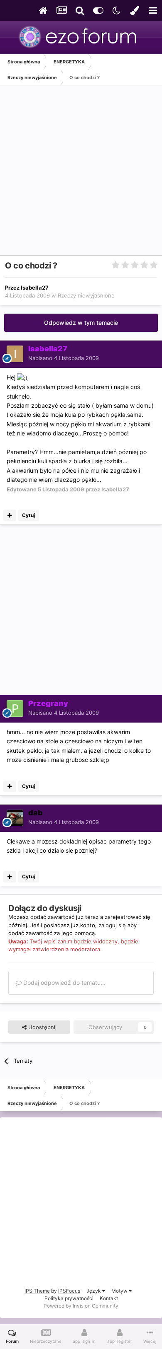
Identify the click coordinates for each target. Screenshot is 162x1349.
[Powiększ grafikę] (22, 377)
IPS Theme (37, 1291)
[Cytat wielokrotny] (9, 515)
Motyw (120, 1291)
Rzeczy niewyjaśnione (86, 295)
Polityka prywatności (68, 1298)
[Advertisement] (81, 174)
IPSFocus (69, 1291)
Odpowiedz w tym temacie (81, 322)
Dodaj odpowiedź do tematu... (64, 982)
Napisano (63, 358)
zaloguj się (112, 925)
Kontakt (109, 1298)
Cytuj (28, 515)
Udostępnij (41, 1027)
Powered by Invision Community (81, 1306)
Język (94, 1291)
